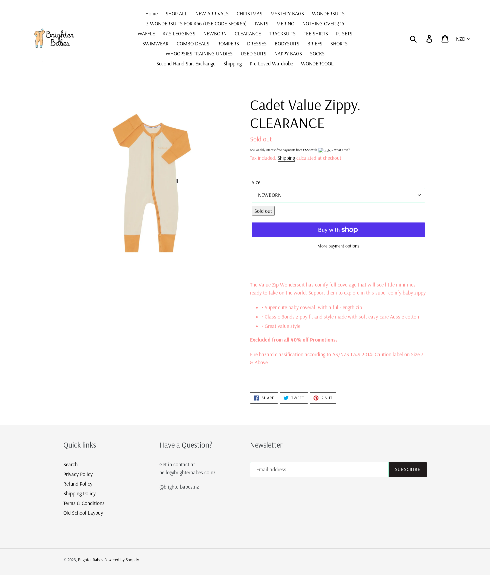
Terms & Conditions (84, 503)
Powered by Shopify (121, 559)
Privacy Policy (78, 474)
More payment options (338, 246)
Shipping (286, 158)
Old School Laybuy (83, 512)
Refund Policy (77, 483)
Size (256, 182)
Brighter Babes (90, 559)
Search (70, 464)
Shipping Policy (79, 493)
